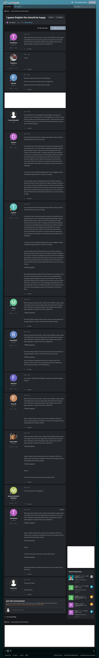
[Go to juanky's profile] (71, 587)
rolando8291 (13, 340)
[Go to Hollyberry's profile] (13, 57)
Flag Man (13, 83)
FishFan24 (13, 383)
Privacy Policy (8, 655)
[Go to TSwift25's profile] (13, 207)
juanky (77, 586)
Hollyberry (13, 63)
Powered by (87, 655)
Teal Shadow (12, 22)
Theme (55, 655)
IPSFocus (60, 655)
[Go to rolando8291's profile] (13, 334)
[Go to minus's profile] (13, 302)
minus (13, 308)
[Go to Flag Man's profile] (13, 77)
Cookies (21, 655)
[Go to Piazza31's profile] (71, 577)
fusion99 (13, 404)
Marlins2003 (13, 442)
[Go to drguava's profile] (13, 136)
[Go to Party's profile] (71, 605)
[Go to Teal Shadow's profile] (7, 22)
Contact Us (15, 655)
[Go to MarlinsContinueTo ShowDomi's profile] (13, 490)
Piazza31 (77, 576)
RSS (27, 655)
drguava (13, 142)
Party (76, 603)
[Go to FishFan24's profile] (13, 377)
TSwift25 (13, 213)
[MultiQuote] (24, 49)
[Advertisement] (35, 100)
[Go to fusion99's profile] (13, 398)
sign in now (41, 603)
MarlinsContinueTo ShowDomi (13, 497)
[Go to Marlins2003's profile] (13, 436)
